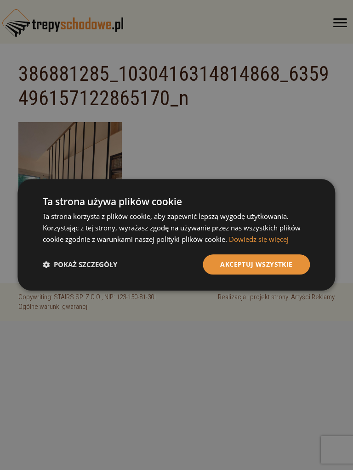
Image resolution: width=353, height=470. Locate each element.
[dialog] (176, 235)
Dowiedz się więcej (259, 239)
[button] (80, 264)
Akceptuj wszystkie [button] (256, 264)
